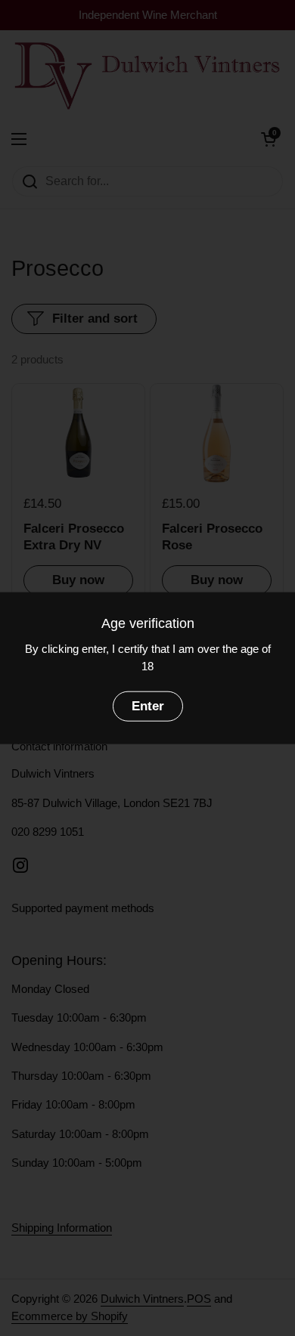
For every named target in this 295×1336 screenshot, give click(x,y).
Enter (148, 706)
